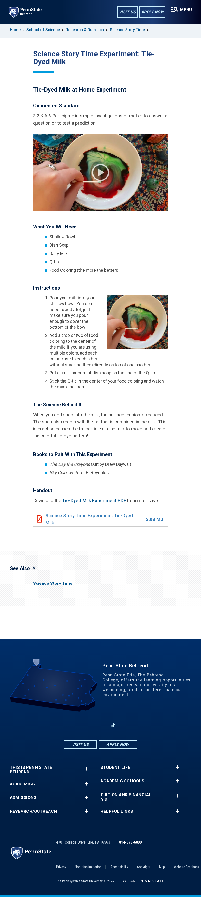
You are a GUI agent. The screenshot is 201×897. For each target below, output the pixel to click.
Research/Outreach (33, 811)
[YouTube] (126, 725)
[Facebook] (75, 725)
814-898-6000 (130, 842)
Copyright (143, 867)
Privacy (61, 867)
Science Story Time (127, 30)
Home (15, 30)
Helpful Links (116, 811)
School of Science (43, 30)
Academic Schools (122, 781)
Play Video (100, 172)
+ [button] (86, 769)
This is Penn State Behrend (31, 769)
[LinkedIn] (100, 725)
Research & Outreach (85, 30)
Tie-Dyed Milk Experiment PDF (94, 500)
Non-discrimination (88, 867)
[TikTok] (113, 725)
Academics (22, 784)
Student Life (115, 767)
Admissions (23, 797)
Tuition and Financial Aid (125, 797)
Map (162, 867)
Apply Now (152, 12)
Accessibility (119, 867)
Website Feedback (186, 867)
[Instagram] (87, 725)
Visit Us (127, 12)
